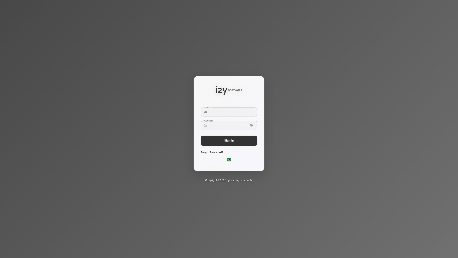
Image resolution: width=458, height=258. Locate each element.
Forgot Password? (212, 152)
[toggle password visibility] (251, 125)
